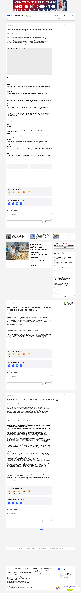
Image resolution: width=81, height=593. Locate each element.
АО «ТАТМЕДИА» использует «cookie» (14, 586)
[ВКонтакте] (9, 203)
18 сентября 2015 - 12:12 (10, 313)
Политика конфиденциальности (13, 588)
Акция (40, 18)
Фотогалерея (23, 18)
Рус (55, 15)
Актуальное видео (32, 18)
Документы (55, 548)
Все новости (64, 296)
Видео (49, 548)
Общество (10, 25)
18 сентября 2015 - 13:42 (10, 33)
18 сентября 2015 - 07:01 (10, 403)
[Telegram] (17, 203)
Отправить (47, 221)
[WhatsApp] (21, 203)
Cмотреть (70, 589)
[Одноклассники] (13, 203)
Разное (61, 548)
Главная (9, 18)
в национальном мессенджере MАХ (39, 167)
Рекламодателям (47, 18)
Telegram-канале (12, 167)
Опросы (33, 548)
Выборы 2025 (56, 18)
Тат (60, 15)
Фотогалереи (27, 548)
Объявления (16, 18)
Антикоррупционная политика (13, 585)
